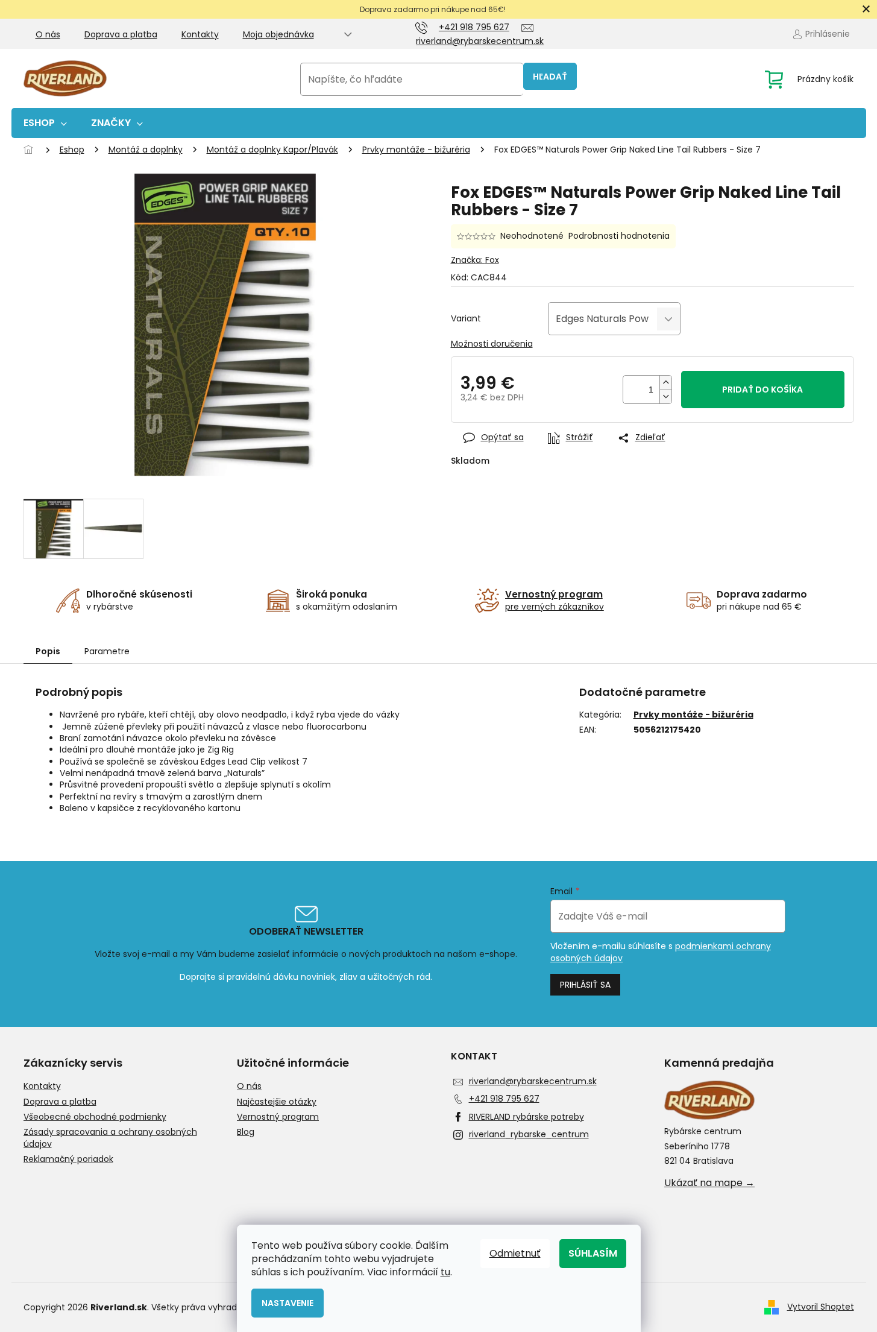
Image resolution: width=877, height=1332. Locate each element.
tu (445, 1272)
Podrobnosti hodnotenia (619, 236)
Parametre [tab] (107, 651)
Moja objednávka (278, 34)
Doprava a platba (120, 34)
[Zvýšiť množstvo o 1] (665, 383)
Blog (245, 1132)
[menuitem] (45, 123)
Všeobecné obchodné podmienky (95, 1117)
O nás (48, 34)
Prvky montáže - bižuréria (693, 715)
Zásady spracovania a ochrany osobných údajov (110, 1137)
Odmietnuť (515, 1253)
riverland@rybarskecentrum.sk (533, 1081)
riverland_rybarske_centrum (529, 1134)
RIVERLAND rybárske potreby (526, 1117)
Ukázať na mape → (709, 1183)
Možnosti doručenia (492, 344)
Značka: (475, 260)
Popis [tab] (48, 651)
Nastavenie (287, 1303)
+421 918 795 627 (504, 1099)
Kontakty (200, 34)
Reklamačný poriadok (68, 1159)
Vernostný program (278, 1117)
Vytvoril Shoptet (820, 1307)
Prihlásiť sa (585, 985)
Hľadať (550, 77)
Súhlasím (592, 1253)
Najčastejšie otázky (276, 1102)
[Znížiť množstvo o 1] (665, 396)
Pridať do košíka (762, 390)
